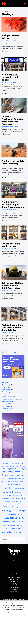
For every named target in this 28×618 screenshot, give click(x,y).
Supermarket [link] (16, 511)
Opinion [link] (4, 394)
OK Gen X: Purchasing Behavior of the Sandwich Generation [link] (12, 120)
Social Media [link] (7, 507)
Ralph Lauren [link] (5, 498)
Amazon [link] (12, 463)
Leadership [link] (7, 488)
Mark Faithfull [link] (4, 82)
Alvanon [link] (6, 463)
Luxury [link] (15, 488)
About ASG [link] (14, 568)
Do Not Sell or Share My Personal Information (13, 615)
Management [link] (6, 389)
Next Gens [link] (6, 495)
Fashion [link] (18, 475)
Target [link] (21, 514)
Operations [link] (5, 392)
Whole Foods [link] (17, 532)
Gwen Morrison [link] (4, 209)
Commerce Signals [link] (20, 469)
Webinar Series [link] (14, 579)
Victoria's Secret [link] (6, 528)
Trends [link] (9, 525)
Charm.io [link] (15, 466)
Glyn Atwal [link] (3, 165)
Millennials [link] (21, 492)
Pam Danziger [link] (4, 290)
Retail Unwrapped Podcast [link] (10, 399)
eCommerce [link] (11, 475)
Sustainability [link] (12, 514)
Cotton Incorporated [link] (10, 472)
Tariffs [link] (7, 518)
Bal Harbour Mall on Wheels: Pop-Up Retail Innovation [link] (12, 285)
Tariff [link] (3, 518)
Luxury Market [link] (22, 488)
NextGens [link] (14, 495)
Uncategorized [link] (6, 408)
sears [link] (14, 501)
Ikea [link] (19, 478)
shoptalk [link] (14, 504)
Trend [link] (3, 525)
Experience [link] (5, 385)
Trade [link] (20, 521)
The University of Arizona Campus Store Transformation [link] (12, 204)
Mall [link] (7, 492)
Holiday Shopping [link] (13, 478)
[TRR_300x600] (13, 435)
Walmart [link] (6, 532)
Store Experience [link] (17, 507)
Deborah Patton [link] (5, 40)
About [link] (14, 564)
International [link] (12, 485)
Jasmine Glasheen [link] (5, 126)
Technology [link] (5, 406)
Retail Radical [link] (21, 498)
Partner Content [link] (7, 396)
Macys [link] (3, 492)
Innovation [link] (7, 481)
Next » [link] (16, 352)
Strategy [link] (5, 404)
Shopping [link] (19, 501)
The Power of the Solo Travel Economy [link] (12, 162)
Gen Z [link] (24, 475)
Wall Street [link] (16, 528)
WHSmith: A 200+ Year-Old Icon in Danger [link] (10, 77)
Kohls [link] (20, 485)
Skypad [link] (20, 504)
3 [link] (7, 352)
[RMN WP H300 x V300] (13, 366)
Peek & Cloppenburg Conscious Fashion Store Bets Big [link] (12, 327)
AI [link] (3, 463)
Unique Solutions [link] (17, 525)
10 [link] (11, 352)
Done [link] (4, 475)
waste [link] (11, 532)
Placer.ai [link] (23, 495)
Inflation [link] (23, 478)
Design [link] (21, 472)
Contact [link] (14, 566)
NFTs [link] (19, 495)
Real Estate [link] (13, 498)
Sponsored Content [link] (8, 401)
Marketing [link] (13, 492)
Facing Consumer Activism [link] (10, 36)
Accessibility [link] (14, 589)
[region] (14, 609)
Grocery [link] (5, 478)
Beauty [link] (4, 382)
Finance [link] (4, 387)
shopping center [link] (6, 504)
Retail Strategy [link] (7, 501)
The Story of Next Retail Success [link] (10, 245)
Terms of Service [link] (14, 591)
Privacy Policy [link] (14, 587)
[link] (4, 3)
